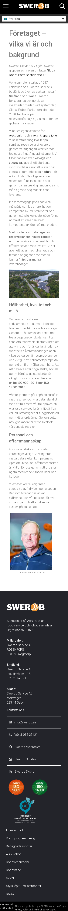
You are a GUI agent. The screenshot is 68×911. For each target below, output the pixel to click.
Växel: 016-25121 (26, 734)
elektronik (15, 135)
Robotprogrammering (20, 838)
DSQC (10, 894)
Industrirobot (14, 830)
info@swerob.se (25, 722)
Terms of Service (41, 909)
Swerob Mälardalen (27, 747)
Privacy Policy (22, 909)
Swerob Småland (26, 759)
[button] (34, 19)
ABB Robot (13, 854)
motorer (47, 172)
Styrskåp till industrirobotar (23, 886)
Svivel (10, 878)
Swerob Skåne (24, 771)
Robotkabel (14, 870)
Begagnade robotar (19, 846)
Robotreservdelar (17, 862)
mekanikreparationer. (44, 135)
